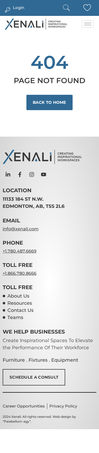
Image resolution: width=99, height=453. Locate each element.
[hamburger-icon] (88, 24)
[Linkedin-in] (8, 174)
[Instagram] (31, 174)
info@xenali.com (21, 228)
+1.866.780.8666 (19, 273)
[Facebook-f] (20, 174)
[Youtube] (43, 174)
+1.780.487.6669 (19, 251)
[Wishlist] (89, 8)
